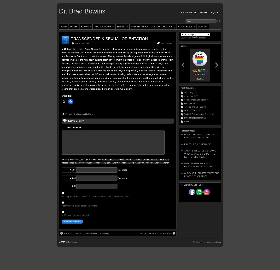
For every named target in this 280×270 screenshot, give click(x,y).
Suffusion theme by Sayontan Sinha (207, 242)
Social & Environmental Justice (197, 114)
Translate (202, 38)
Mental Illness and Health (195, 100)
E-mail (73, 178)
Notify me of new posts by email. (76, 215)
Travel (186, 121)
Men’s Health (190, 96)
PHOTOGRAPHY (103, 26)
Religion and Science (193, 107)
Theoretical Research (193, 118)
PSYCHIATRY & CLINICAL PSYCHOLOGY (151, 26)
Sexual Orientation (82, 43)
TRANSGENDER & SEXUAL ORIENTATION (109, 39)
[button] (183, 65)
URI (74, 186)
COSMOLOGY (185, 26)
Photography (189, 103)
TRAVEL (121, 26)
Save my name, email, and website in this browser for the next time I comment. (96, 196)
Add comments (166, 43)
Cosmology (189, 92)
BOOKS (85, 26)
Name (73, 170)
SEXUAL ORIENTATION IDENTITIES (156, 233)
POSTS (74, 26)
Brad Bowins (79, 114)
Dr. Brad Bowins (82, 11)
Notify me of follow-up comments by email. (80, 206)
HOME (63, 26)
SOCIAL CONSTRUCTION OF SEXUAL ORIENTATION (87, 233)
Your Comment (74, 127)
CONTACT (203, 26)
